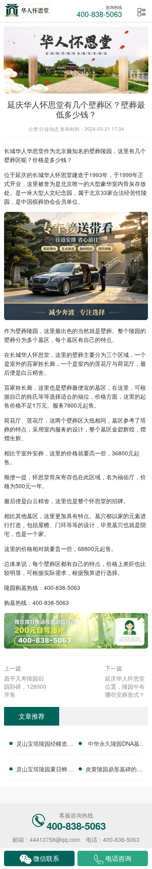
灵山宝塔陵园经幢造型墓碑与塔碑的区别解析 (44, 744)
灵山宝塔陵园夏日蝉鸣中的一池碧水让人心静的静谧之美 (44, 770)
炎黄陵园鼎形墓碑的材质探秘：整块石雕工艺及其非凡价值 (114, 770)
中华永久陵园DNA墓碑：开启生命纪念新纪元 (114, 744)
